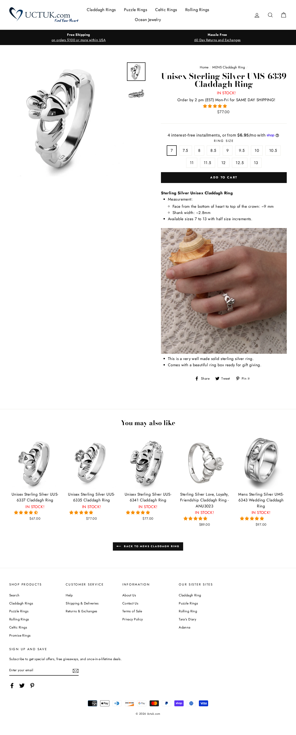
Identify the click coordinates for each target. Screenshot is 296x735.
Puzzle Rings (135, 10)
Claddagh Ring (190, 595)
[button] (215, 106)
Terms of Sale (132, 611)
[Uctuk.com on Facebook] (12, 685)
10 (257, 150)
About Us (129, 595)
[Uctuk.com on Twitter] (22, 685)
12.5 (240, 162)
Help (69, 595)
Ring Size (224, 140)
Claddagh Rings (101, 10)
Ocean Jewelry (148, 20)
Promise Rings (20, 635)
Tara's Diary (187, 619)
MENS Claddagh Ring (228, 67)
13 (256, 162)
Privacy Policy (132, 619)
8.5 (213, 150)
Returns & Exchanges (81, 611)
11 (192, 162)
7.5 (185, 150)
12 (223, 162)
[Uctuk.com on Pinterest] (32, 685)
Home (204, 67)
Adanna (185, 627)
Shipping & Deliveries (82, 603)
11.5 (207, 162)
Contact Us (130, 603)
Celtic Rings (166, 10)
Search (14, 595)
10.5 (273, 150)
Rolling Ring (188, 611)
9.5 (242, 150)
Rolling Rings (197, 10)
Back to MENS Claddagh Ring (151, 546)
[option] (78, 37)
